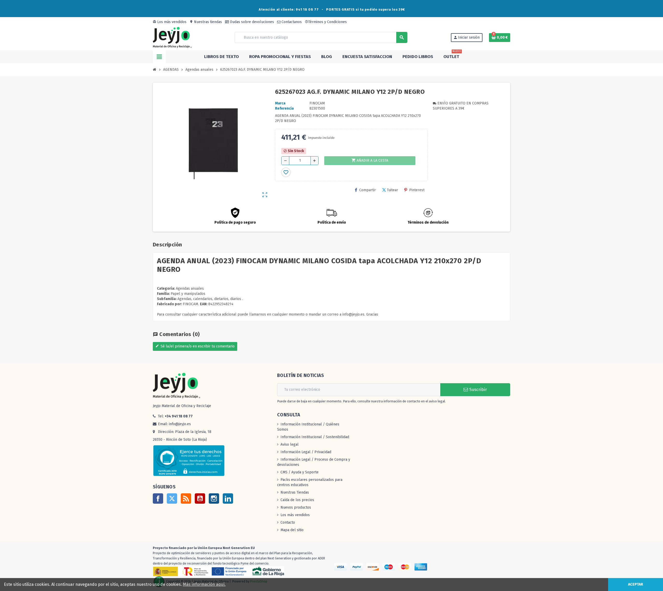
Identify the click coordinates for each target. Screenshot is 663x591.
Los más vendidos (169, 22)
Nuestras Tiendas (294, 492)
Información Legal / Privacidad (305, 452)
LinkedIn (228, 498)
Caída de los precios (297, 500)
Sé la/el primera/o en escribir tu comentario (195, 346)
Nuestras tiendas (206, 22)
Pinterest (416, 190)
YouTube (200, 498)
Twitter (172, 498)
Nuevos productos (295, 507)
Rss (186, 498)
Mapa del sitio (292, 530)
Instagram (214, 498)
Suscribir (477, 389)
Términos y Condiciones (326, 22)
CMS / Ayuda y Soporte (299, 472)
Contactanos (291, 22)
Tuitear (392, 190)
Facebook (158, 498)
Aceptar (635, 584)
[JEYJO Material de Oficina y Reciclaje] (172, 37)
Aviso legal (289, 444)
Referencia (284, 108)
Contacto (287, 522)
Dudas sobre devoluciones (251, 22)
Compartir (367, 190)
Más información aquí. (204, 584)
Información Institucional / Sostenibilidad (314, 437)
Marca (280, 103)
